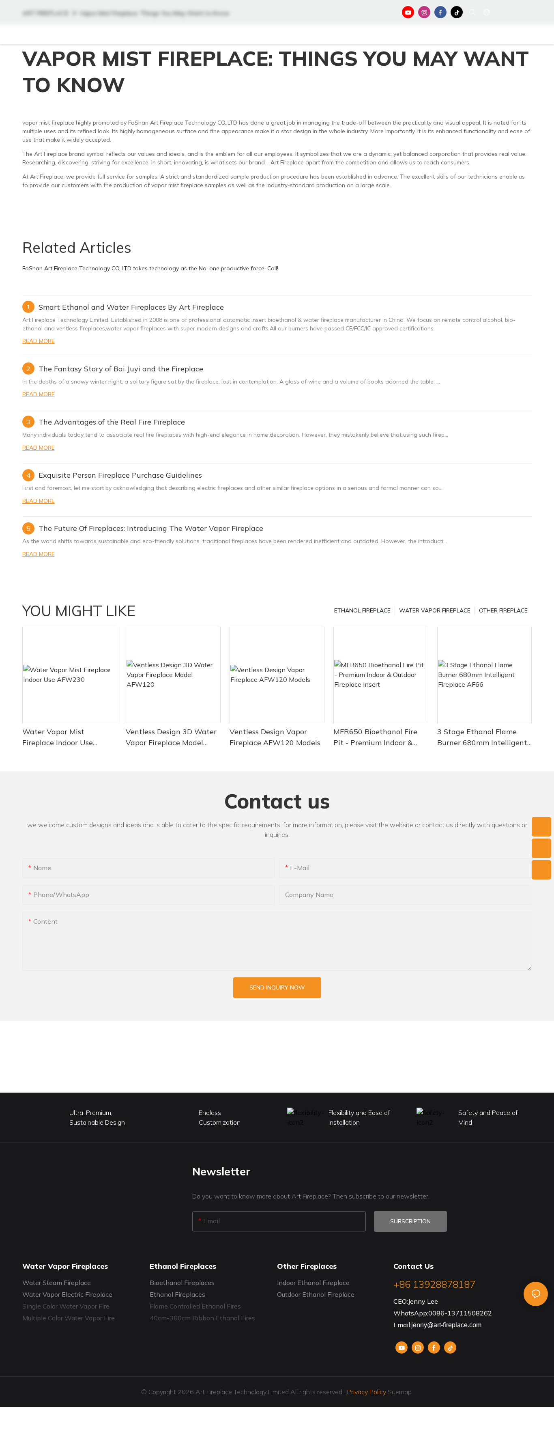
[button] (506, 34)
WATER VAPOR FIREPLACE (434, 610)
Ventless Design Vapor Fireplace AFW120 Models (275, 737)
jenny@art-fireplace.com (446, 1325)
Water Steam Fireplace (56, 1283)
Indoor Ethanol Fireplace (313, 1283)
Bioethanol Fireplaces (182, 1283)
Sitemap (400, 1392)
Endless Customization (219, 1117)
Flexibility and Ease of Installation (359, 1117)
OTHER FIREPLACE (503, 610)
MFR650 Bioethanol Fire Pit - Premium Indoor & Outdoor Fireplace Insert (375, 737)
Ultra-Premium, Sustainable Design (97, 1117)
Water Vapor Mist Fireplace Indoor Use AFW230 (57, 737)
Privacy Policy (366, 1392)
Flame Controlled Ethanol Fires (195, 1306)
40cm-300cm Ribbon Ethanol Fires (202, 1318)
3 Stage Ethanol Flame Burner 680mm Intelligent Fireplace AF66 (482, 737)
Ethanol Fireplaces (177, 1294)
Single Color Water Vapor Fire (66, 1306)
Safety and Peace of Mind (488, 1117)
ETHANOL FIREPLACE (362, 610)
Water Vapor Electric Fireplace (67, 1294)
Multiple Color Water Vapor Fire (68, 1318)
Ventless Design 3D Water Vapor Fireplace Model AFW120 (171, 737)
